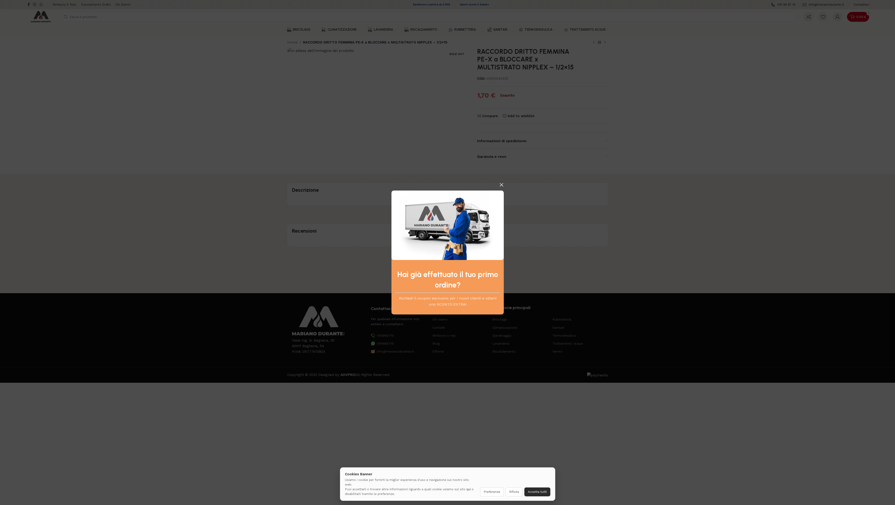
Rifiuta (514, 492)
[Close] (501, 185)
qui (468, 489)
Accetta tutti (537, 492)
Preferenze (492, 492)
